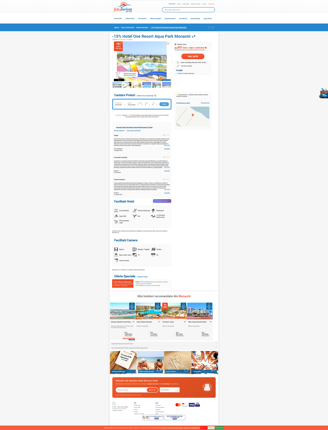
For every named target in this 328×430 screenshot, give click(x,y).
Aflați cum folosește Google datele (172, 428)
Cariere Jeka (197, 371)
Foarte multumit (119, 179)
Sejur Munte (208, 18)
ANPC (157, 414)
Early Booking (195, 18)
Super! (116, 135)
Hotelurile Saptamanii (118, 371)
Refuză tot (204, 428)
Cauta (164, 104)
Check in (130, 103)
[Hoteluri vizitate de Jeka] (150, 362)
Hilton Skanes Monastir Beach (200, 322)
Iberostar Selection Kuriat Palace (123, 322)
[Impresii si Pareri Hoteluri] (177, 362)
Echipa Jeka (186, 4)
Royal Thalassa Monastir (148, 322)
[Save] (155, 95)
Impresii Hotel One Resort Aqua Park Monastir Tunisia (134, 127)
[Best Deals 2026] (323, 93)
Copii (153, 103)
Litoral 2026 (118, 18)
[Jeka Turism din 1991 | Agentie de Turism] (122, 12)
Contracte (158, 405)
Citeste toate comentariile (134, 130)
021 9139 (172, 4)
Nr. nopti (140, 103)
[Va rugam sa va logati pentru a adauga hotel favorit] (168, 43)
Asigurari (157, 409)
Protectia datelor (159, 407)
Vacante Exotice (170, 18)
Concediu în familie (120, 157)
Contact (204, 4)
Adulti (146, 103)
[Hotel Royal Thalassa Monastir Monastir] (209, 27)
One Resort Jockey (174, 322)
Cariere (179, 4)
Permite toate (219, 428)
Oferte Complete (155, 18)
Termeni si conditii (117, 410)
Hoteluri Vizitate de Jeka (146, 371)
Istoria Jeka (137, 407)
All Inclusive (142, 18)
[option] (123, 321)
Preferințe (211, 428)
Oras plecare (118, 103)
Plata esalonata (159, 411)
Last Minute (183, 18)
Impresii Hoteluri (171, 371)
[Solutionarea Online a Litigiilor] (175, 418)
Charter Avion (130, 18)
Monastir (185, 296)
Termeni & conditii (195, 4)
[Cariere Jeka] (204, 362)
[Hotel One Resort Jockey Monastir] (213, 27)
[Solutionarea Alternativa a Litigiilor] (153, 418)
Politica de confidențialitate (192, 428)
